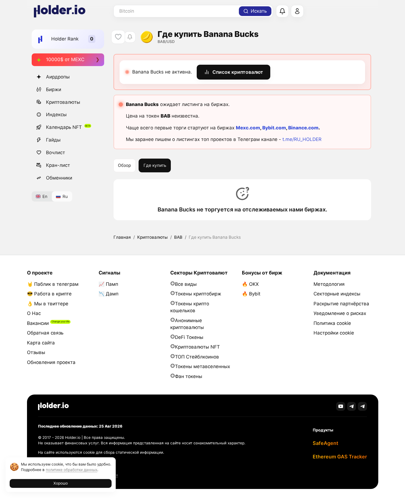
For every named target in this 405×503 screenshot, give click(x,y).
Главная (122, 237)
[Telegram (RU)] (362, 406)
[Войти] (297, 11)
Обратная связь (45, 333)
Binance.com (303, 127)
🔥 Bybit (251, 294)
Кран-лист (58, 165)
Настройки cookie (334, 333)
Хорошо (60, 483)
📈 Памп (108, 284)
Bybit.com (274, 127)
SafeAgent (325, 443)
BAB (178, 237)
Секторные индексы (337, 294)
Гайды (53, 140)
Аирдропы (58, 77)
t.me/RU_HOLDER (302, 139)
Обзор (124, 165)
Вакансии (38, 323)
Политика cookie (332, 323)
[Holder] (53, 406)
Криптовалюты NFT (197, 347)
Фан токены (188, 376)
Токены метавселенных (202, 366)
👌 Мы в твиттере (47, 303)
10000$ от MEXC (65, 59)
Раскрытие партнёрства (341, 303)
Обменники (59, 178)
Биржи (53, 89)
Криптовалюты (63, 102)
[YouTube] (340, 406)
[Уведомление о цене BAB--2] (130, 37)
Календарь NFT (64, 127)
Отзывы (36, 352)
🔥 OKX (250, 284)
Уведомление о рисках (340, 313)
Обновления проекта (51, 362)
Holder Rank (65, 39)
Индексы (56, 114)
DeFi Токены (189, 337)
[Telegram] (351, 406)
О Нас (34, 313)
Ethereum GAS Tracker (340, 457)
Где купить (155, 165)
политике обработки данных (71, 469)
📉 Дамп (108, 294)
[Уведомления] (282, 11)
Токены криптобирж (198, 294)
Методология (329, 284)
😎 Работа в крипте (49, 294)
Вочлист (55, 152)
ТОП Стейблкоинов (197, 357)
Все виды (186, 284)
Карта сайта (41, 343)
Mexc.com (248, 127)
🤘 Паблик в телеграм (53, 284)
